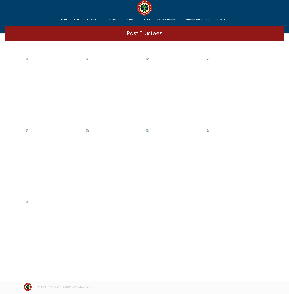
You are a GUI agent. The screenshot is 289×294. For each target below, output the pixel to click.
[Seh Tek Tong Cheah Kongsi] (144, 8)
